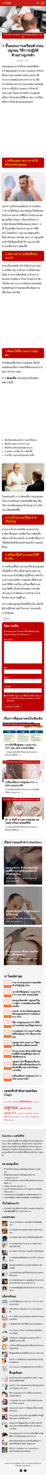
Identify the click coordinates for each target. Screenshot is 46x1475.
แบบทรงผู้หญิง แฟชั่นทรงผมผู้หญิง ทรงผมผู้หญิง (21, 1197)
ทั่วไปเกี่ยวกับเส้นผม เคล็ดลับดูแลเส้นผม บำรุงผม (23, 36)
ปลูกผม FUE (10, 1113)
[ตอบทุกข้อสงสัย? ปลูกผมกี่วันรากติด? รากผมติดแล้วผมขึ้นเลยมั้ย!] (4, 1379)
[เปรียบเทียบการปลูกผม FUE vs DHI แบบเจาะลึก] (4, 1311)
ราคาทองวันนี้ (9, 1211)
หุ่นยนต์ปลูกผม (35, 1117)
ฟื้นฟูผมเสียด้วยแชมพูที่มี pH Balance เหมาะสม (26, 1353)
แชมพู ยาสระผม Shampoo (13, 1186)
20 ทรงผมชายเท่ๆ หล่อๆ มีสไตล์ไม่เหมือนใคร (26, 1237)
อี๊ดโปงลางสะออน (9, 1120)
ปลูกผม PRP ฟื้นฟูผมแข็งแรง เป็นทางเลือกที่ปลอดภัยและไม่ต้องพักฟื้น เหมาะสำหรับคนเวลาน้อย (25, 1426)
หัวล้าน (28, 1117)
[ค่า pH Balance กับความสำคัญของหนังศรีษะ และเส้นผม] (4, 1332)
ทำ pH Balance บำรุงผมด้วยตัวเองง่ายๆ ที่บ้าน (26, 1367)
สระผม (22, 1117)
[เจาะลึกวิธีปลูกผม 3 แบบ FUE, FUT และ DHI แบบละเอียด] (4, 1303)
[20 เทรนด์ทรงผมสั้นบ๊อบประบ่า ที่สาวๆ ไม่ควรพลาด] (4, 1259)
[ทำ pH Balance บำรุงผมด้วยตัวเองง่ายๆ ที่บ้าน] (4, 1369)
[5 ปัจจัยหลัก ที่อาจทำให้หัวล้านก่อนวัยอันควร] (4, 1326)
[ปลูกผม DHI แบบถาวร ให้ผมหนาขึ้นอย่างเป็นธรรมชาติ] (4, 1410)
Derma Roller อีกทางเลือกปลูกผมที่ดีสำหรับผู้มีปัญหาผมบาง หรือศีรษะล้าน (22, 870)
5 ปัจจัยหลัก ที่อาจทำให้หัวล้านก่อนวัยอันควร (26, 1324)
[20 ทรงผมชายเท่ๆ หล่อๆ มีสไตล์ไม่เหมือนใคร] (4, 1239)
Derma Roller (8, 1102)
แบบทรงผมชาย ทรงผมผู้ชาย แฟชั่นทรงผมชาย (21, 1195)
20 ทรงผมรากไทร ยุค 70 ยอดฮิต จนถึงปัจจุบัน (26, 1251)
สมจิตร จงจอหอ (15, 1117)
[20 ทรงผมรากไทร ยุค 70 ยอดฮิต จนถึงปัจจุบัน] (4, 1253)
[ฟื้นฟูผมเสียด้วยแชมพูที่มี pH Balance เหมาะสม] (4, 1355)
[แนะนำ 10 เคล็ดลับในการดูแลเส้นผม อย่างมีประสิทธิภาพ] (4, 1361)
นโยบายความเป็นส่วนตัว (22, 1465)
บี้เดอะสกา (37, 1102)
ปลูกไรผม (36, 1113)
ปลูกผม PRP (29, 1113)
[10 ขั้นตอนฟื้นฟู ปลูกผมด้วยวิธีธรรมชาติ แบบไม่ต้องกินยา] (4, 1347)
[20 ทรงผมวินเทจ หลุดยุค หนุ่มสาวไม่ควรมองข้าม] (4, 1231)
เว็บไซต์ (7, 687)
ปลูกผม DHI (25, 1108)
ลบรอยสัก (8, 1208)
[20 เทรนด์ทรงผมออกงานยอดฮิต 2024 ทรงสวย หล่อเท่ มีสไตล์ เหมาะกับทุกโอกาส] (4, 1282)
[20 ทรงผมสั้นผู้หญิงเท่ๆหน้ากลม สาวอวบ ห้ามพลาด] (4, 1289)
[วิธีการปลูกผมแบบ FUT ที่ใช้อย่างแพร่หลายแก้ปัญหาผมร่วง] (4, 1395)
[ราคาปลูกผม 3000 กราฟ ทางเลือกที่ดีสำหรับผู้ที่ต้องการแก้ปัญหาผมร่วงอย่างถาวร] (4, 1435)
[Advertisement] (23, 131)
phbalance (26, 1101)
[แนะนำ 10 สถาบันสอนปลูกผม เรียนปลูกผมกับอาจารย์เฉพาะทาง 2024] (4, 1387)
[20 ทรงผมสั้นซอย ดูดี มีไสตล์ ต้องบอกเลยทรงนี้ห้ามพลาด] (4, 1274)
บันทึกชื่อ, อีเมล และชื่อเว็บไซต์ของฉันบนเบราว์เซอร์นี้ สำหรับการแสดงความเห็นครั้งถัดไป (24, 698)
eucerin (15, 1102)
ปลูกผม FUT (21, 1113)
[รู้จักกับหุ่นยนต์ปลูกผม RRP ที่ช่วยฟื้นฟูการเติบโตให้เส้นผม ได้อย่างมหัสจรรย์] (4, 1443)
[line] (25, 1470)
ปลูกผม (6, 619)
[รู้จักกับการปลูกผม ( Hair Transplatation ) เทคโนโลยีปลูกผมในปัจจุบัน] (4, 1450)
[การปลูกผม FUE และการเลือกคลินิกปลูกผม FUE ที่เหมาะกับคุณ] (4, 1402)
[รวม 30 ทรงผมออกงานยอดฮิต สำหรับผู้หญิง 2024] (4, 1224)
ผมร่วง (6, 1117)
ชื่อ (6, 668)
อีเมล (7, 677)
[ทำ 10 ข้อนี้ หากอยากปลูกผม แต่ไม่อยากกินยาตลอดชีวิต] (4, 1318)
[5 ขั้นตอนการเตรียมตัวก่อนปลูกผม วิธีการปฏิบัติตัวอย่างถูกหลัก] (4, 1340)
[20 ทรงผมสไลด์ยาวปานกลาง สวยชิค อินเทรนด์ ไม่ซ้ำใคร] (4, 1245)
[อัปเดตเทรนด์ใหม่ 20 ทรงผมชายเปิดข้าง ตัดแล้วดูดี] (4, 1267)
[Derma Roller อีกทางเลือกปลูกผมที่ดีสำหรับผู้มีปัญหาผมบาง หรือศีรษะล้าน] (4, 1417)
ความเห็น (9, 640)
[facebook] (21, 1470)
